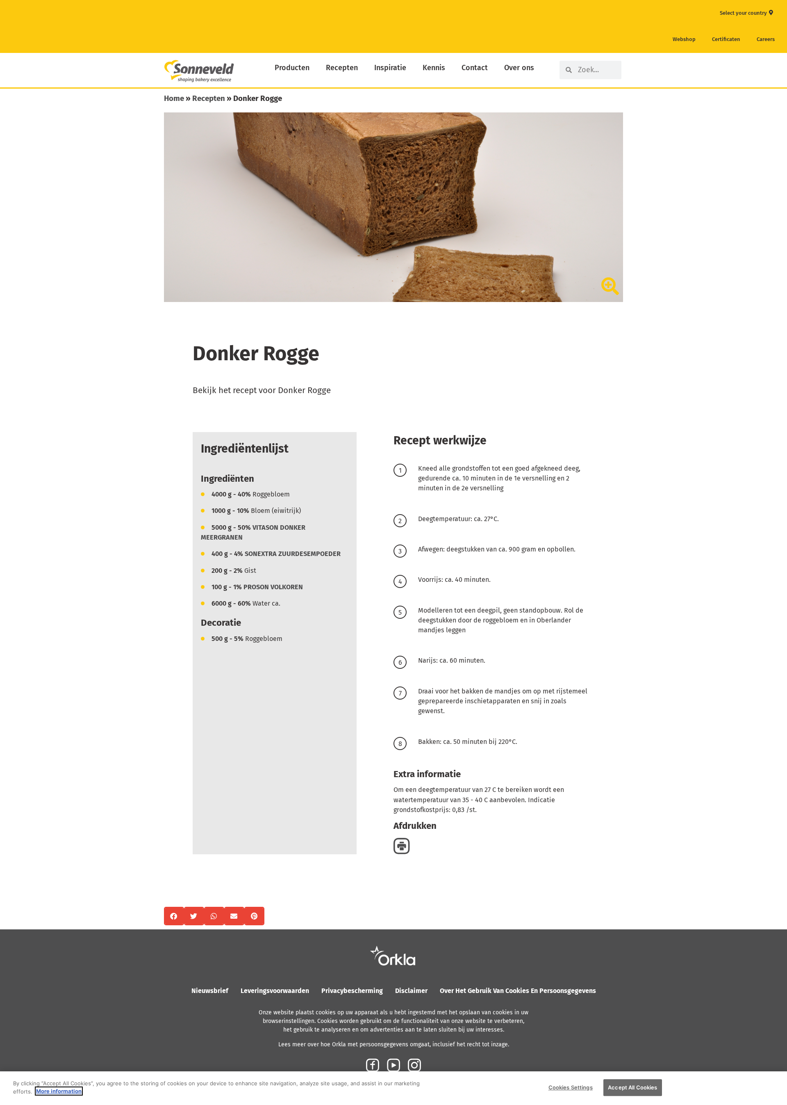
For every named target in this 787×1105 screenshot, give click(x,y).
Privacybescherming (352, 991)
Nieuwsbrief (209, 991)
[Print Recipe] (402, 845)
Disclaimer (411, 991)
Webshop (684, 39)
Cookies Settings (570, 1087)
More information (59, 1091)
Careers (766, 39)
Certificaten (726, 39)
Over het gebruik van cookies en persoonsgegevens (518, 991)
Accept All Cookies (632, 1087)
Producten (292, 67)
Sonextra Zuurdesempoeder (293, 554)
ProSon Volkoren (273, 587)
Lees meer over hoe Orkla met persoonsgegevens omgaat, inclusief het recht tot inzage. (393, 1044)
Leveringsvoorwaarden (275, 991)
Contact (475, 67)
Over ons (519, 67)
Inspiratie (390, 67)
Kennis (434, 67)
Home (174, 98)
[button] (174, 916)
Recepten (342, 67)
